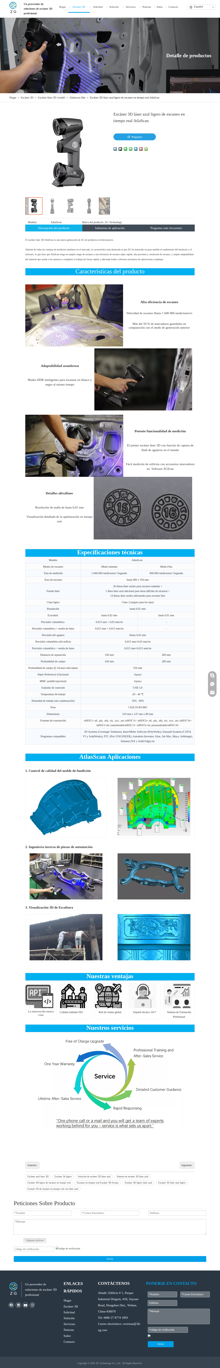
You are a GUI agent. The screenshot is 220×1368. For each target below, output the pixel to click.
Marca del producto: (93, 222)
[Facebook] (11, 1305)
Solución (69, 1318)
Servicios (69, 1324)
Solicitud (69, 1312)
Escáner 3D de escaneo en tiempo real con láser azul (53, 1189)
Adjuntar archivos (34, 1240)
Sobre (67, 1336)
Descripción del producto (53, 228)
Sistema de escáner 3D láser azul (132, 1176)
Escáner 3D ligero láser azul (138, 1182)
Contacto (69, 1341)
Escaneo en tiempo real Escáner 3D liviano (98, 1182)
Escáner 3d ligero (63, 1176)
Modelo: (32, 222)
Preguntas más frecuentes (166, 228)
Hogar (67, 1300)
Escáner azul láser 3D (38, 1176)
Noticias (69, 1330)
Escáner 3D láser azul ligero (172, 1182)
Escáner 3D (71, 1306)
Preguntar (136, 136)
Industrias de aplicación (110, 228)
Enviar (110, 1259)
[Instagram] (32, 1305)
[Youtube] (25, 1305)
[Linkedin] (18, 1305)
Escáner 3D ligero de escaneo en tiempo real (49, 1182)
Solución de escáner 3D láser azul (94, 1176)
